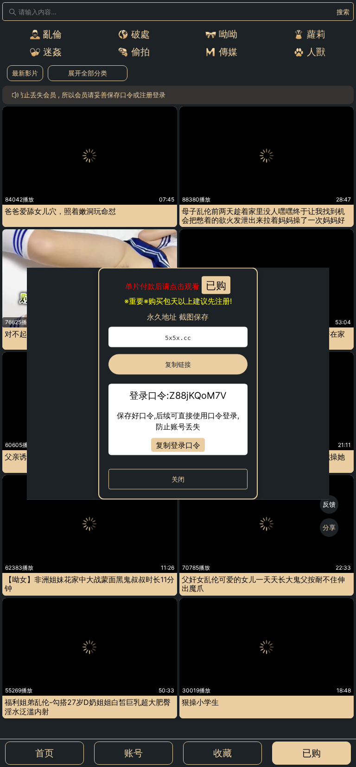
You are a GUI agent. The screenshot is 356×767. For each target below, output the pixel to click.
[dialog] (178, 384)
